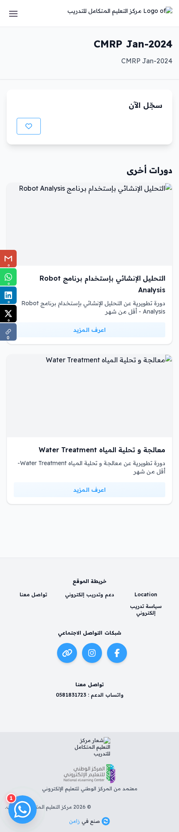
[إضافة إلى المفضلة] (29, 126)
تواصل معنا (33, 594)
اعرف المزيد (89, 330)
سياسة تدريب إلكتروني (146, 609)
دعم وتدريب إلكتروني (89, 594)
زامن (74, 821)
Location (145, 594)
